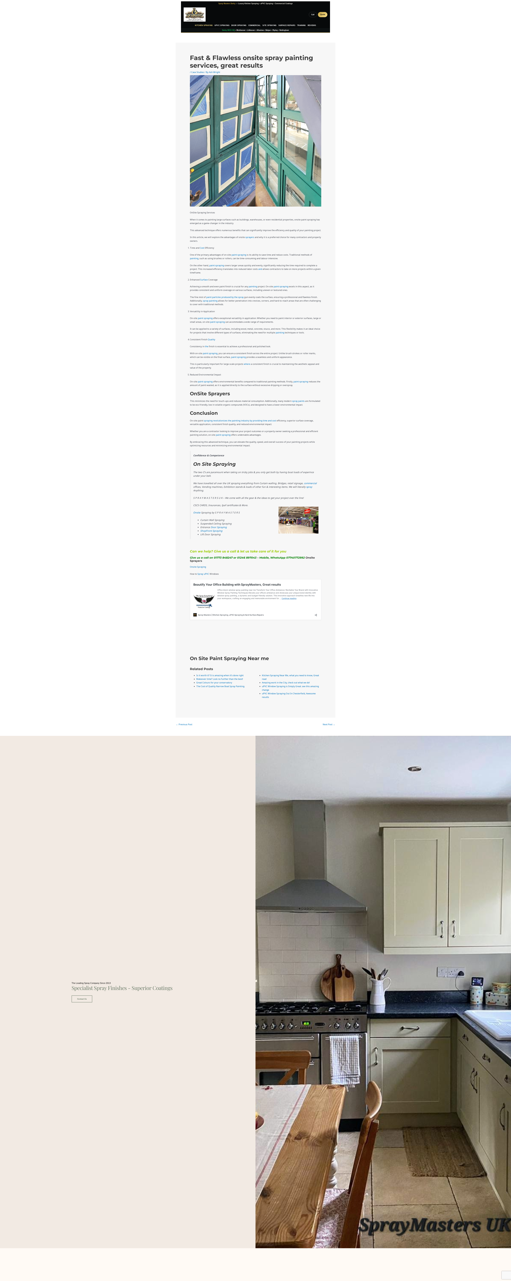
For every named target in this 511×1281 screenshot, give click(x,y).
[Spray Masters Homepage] (195, 14)
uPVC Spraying (222, 25)
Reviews (312, 25)
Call (312, 15)
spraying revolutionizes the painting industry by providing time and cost (240, 420)
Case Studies (197, 72)
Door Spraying (238, 25)
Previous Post (184, 724)
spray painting (210, 300)
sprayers (249, 237)
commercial (310, 483)
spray (309, 486)
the (206, 346)
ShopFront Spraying (211, 530)
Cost (202, 247)
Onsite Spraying (198, 566)
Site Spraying (269, 25)
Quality (211, 339)
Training (301, 25)
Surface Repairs (286, 25)
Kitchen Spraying (204, 25)
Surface (204, 279)
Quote (322, 14)
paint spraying (239, 254)
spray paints (298, 401)
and (260, 269)
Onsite (196, 512)
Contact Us (82, 999)
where (247, 364)
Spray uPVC (203, 573)
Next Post (329, 724)
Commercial (254, 25)
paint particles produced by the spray (225, 297)
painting (194, 258)
